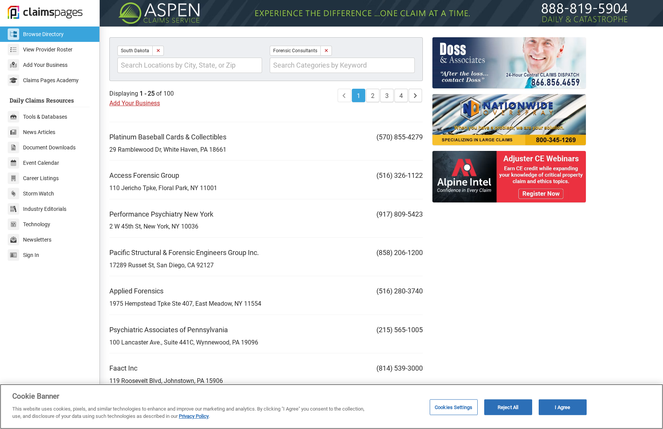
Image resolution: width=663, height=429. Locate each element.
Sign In (31, 255)
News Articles (39, 132)
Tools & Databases (45, 117)
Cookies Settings (453, 407)
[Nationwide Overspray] (519, 119)
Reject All (508, 407)
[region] (331, 406)
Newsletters (37, 240)
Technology (36, 224)
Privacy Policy (194, 416)
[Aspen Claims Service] (381, 13)
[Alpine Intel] (519, 176)
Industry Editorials (44, 209)
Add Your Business (45, 65)
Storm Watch (38, 193)
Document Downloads (49, 147)
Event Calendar (41, 163)
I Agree (563, 407)
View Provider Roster (48, 49)
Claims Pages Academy (51, 80)
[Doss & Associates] (519, 62)
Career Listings (41, 178)
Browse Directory (43, 34)
